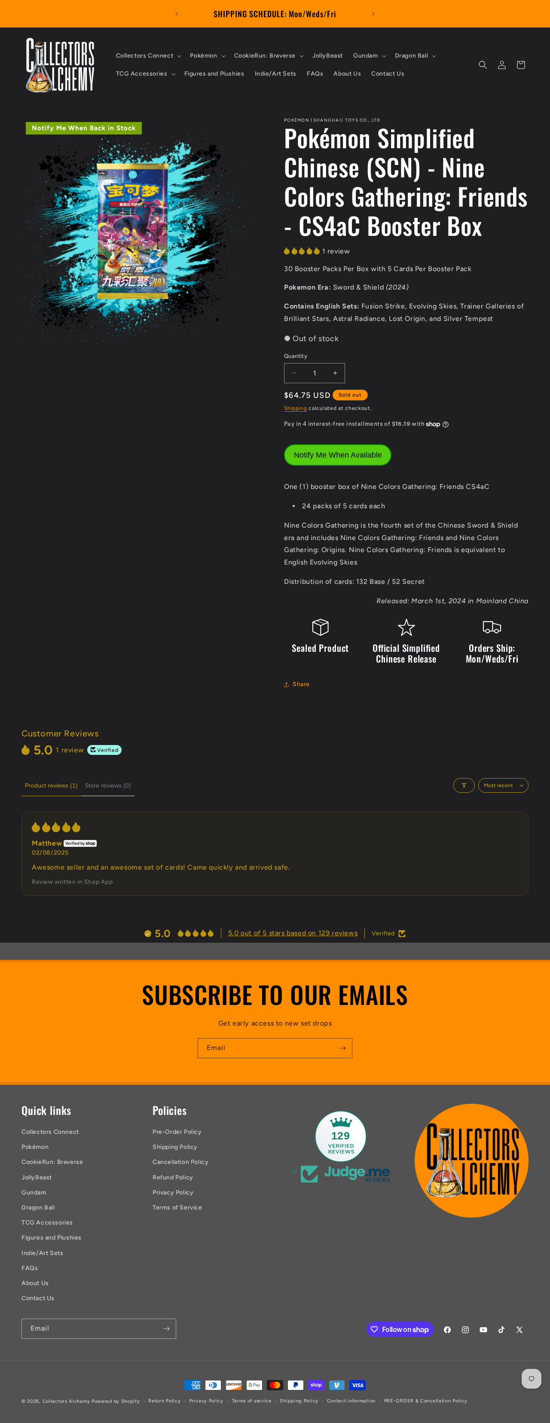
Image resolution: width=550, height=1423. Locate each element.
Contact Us (38, 1298)
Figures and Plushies (51, 1237)
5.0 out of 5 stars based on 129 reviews (293, 933)
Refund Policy (173, 1177)
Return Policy (164, 1401)
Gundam (33, 1192)
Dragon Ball (38, 1207)
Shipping (295, 408)
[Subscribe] (342, 1048)
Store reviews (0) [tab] (108, 785)
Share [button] (301, 684)
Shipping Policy (175, 1147)
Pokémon (35, 1147)
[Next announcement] (373, 14)
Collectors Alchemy (66, 1401)
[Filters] (464, 785)
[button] (148, 56)
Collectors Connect (50, 1132)
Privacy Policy (173, 1192)
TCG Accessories (47, 1222)
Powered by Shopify (116, 1401)
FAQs (29, 1268)
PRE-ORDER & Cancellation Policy (426, 1401)
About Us (35, 1283)
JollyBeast (36, 1177)
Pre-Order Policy (177, 1132)
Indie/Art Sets (42, 1253)
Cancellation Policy (180, 1162)
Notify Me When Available (338, 455)
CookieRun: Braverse (52, 1162)
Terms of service (252, 1401)
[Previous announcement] (176, 14)
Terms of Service (177, 1207)
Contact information (351, 1401)
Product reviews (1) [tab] (51, 785)
